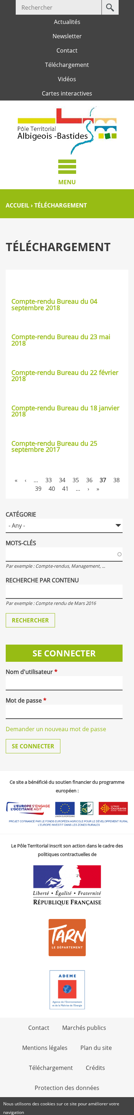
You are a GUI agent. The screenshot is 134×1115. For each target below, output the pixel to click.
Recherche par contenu (42, 580)
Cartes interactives (67, 93)
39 (38, 489)
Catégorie (21, 514)
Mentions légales (45, 1048)
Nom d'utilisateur (32, 672)
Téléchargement (67, 65)
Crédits (95, 1068)
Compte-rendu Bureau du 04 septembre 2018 (54, 304)
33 (48, 480)
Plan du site (96, 1048)
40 (52, 489)
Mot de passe (26, 700)
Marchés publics (84, 1028)
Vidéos (67, 79)
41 (65, 489)
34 (62, 480)
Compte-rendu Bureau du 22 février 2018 (64, 375)
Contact (67, 50)
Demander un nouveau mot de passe (56, 729)
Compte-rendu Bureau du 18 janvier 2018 (65, 411)
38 (116, 480)
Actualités (67, 22)
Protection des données (67, 1088)
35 (76, 480)
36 (89, 480)
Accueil (17, 205)
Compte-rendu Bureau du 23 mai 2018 (60, 339)
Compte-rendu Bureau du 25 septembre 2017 (54, 446)
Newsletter (67, 36)
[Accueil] (67, 130)
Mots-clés (21, 543)
